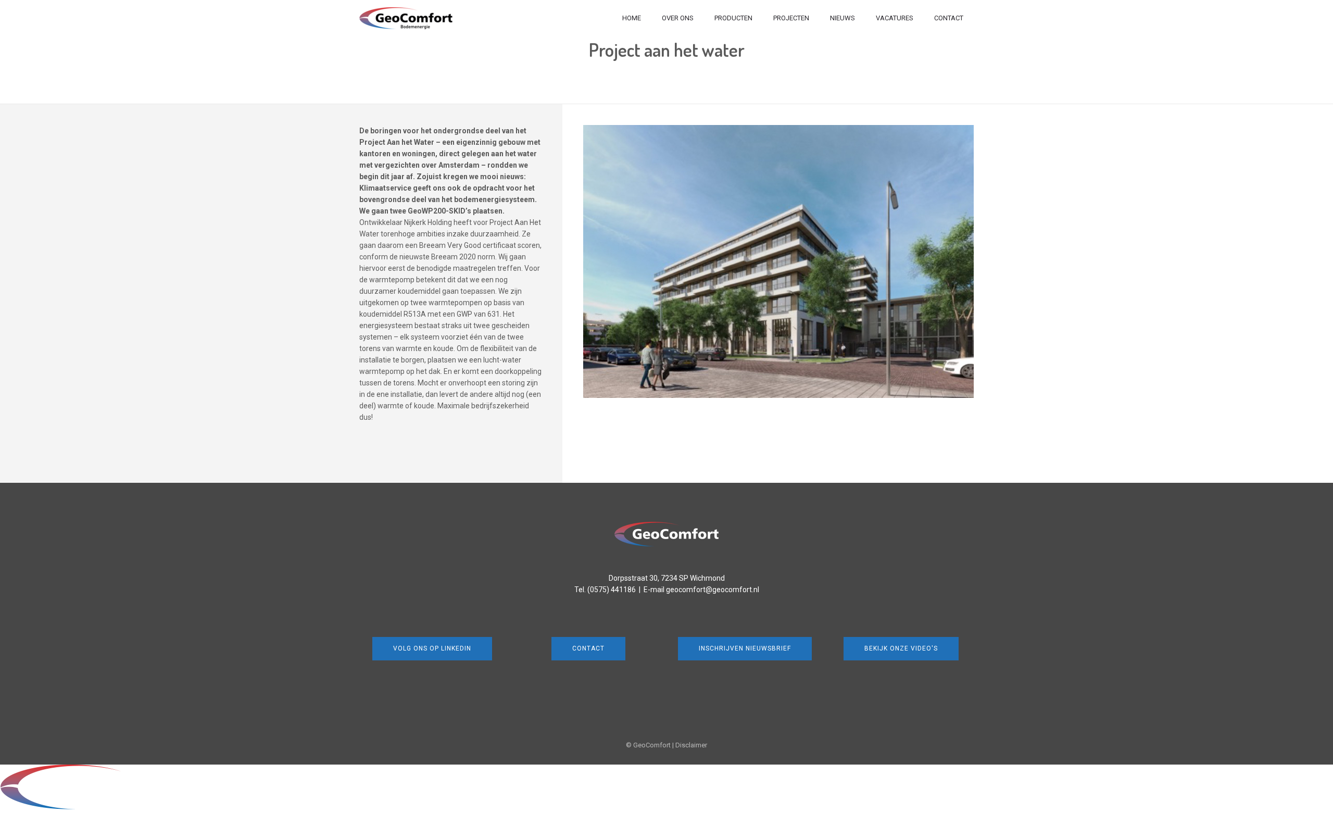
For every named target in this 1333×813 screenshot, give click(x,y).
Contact (948, 18)
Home (631, 18)
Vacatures (894, 18)
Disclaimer (691, 745)
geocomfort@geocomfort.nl (712, 589)
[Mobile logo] (97, 807)
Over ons (678, 18)
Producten (733, 18)
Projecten (791, 18)
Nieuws (842, 18)
